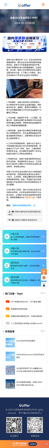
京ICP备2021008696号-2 (30, 412)
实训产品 (30, 197)
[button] (36, 49)
